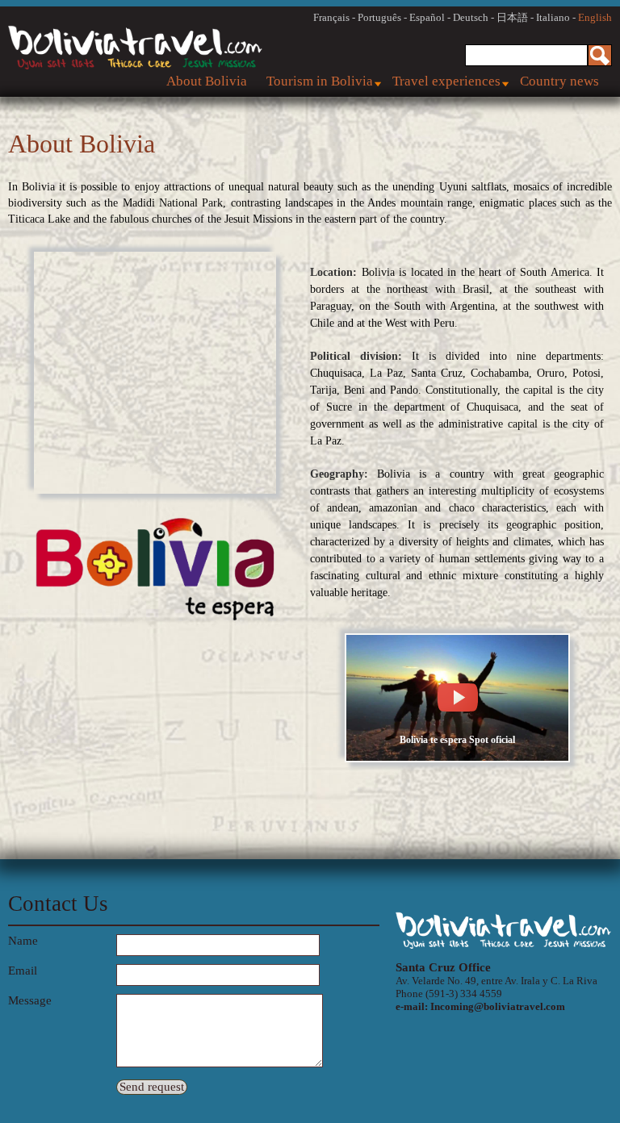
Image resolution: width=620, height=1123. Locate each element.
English (595, 17)
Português (379, 17)
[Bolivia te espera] (457, 759)
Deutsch (470, 17)
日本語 (512, 17)
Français (331, 17)
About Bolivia (206, 81)
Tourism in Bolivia (319, 81)
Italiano (553, 17)
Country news (559, 81)
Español (427, 17)
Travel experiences (446, 81)
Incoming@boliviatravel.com (497, 1006)
